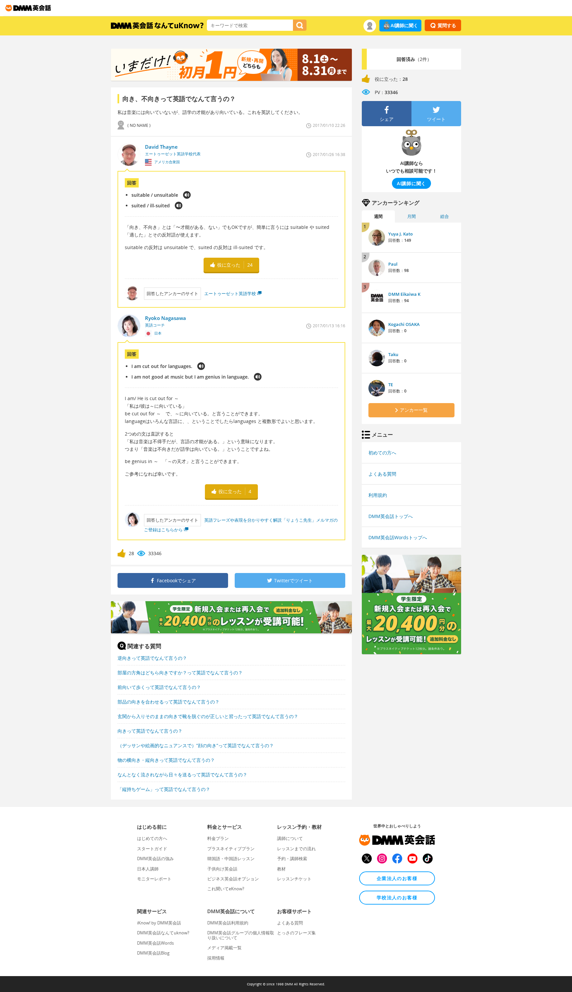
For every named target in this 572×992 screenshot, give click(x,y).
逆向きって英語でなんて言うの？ (152, 658)
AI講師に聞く (404, 25)
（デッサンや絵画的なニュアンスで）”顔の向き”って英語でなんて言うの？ (196, 745)
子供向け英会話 (222, 869)
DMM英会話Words (155, 943)
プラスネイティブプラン (231, 849)
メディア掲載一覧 (224, 948)
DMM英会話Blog (153, 953)
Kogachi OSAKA (404, 324)
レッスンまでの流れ (296, 849)
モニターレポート (154, 879)
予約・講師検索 (292, 858)
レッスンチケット (294, 879)
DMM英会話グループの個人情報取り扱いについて (240, 935)
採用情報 (215, 958)
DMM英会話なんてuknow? (163, 933)
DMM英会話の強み (155, 858)
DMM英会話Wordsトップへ (397, 537)
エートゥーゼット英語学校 (230, 293)
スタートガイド (152, 849)
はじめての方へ (152, 838)
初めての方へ (382, 452)
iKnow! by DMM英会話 (159, 923)
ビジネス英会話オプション (233, 879)
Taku (393, 354)
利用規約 (377, 495)
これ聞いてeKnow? (225, 889)
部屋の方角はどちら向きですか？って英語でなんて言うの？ (180, 672)
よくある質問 (382, 474)
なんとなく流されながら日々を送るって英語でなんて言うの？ (182, 774)
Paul (393, 264)
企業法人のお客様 (397, 878)
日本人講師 (148, 869)
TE (390, 385)
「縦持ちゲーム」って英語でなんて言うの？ (164, 789)
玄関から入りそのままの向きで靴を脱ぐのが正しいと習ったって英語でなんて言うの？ (208, 716)
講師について (290, 838)
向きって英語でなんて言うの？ (150, 731)
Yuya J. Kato (400, 234)
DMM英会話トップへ (390, 516)
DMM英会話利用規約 (227, 923)
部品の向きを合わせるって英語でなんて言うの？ (168, 702)
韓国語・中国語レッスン (231, 858)
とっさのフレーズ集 (296, 933)
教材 (281, 869)
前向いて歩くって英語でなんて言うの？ (159, 687)
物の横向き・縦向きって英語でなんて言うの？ (166, 760)
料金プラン (218, 838)
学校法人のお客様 (397, 897)
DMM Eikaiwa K (404, 294)
